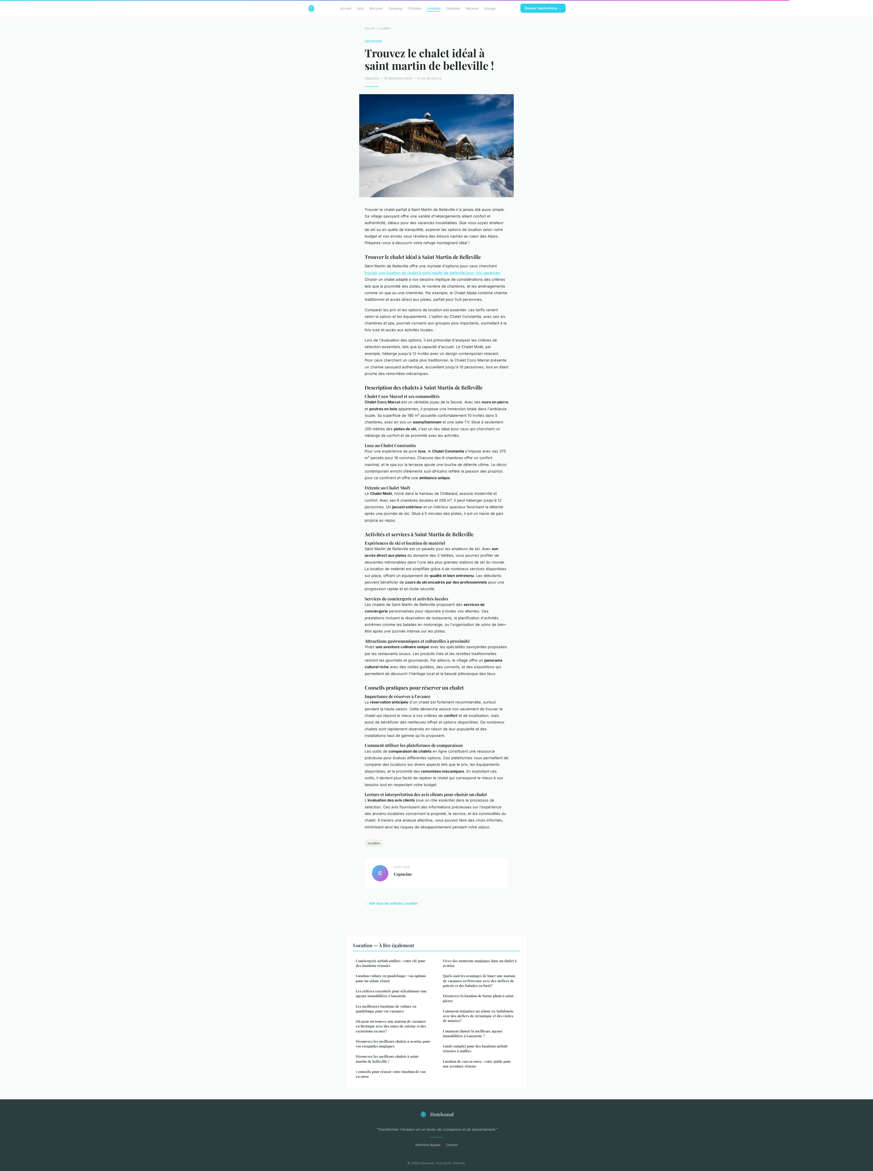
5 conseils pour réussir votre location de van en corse (391, 1074)
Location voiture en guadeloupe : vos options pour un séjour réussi (391, 978)
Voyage (490, 8)
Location (433, 8)
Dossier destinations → (543, 8)
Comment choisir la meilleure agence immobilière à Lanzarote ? (473, 1033)
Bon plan (376, 8)
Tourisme (453, 8)
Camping (395, 8)
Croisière (414, 8)
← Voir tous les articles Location (391, 903)
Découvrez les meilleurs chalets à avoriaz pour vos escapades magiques (393, 1043)
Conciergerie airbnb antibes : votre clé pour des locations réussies (390, 963)
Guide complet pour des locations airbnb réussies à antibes (475, 1048)
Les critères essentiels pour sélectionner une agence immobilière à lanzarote (391, 993)
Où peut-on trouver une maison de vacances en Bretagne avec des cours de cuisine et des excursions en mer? (391, 1026)
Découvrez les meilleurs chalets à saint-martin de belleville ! (387, 1058)
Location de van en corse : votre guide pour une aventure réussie (477, 1063)
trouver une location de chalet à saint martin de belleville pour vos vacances (432, 273)
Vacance (472, 8)
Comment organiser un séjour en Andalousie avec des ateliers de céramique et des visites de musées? (478, 1016)
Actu (360, 8)
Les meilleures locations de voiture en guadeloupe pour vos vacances (386, 1008)
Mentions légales (427, 1145)
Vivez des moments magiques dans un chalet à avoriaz (480, 963)
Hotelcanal (442, 1114)
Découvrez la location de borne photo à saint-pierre (479, 998)
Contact (452, 1145)
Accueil (345, 8)
